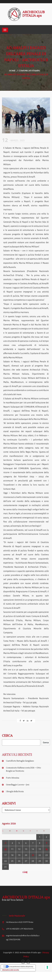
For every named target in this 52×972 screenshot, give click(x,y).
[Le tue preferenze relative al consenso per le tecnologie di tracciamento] (47, 967)
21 (33, 855)
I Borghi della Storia (15, 791)
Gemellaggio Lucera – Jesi (17, 785)
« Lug (25, 872)
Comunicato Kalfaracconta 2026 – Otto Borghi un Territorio (23, 769)
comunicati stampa (29, 71)
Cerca (7, 735)
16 (46, 849)
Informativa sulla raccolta (10, 970)
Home (12, 71)
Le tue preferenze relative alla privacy (21, 966)
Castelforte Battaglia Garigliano (20, 761)
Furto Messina (12, 778)
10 (6, 849)
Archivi (9, 803)
